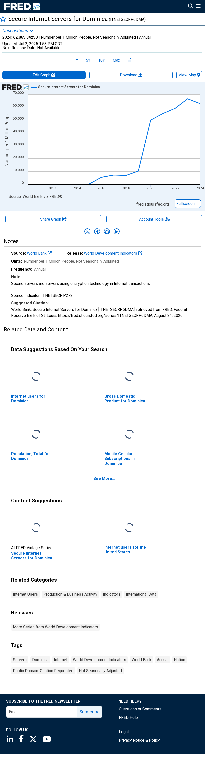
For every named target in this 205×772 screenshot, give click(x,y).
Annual (162, 659)
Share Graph (51, 219)
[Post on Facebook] (97, 231)
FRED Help (128, 717)
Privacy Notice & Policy (139, 740)
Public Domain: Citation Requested (43, 670)
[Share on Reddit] (107, 231)
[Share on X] (87, 231)
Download (129, 75)
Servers (20, 659)
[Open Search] (190, 6)
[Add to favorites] (3, 19)
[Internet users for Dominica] (36, 376)
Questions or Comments (140, 709)
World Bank (37, 253)
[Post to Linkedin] (117, 231)
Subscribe (90, 711)
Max (116, 60)
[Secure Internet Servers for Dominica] (36, 528)
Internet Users (25, 594)
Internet (61, 659)
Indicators (111, 594)
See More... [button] (104, 478)
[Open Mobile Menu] (198, 6)
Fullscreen (186, 203)
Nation (179, 659)
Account (151, 219)
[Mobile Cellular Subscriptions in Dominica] (129, 434)
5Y (88, 60)
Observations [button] (15, 30)
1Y (76, 60)
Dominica (40, 659)
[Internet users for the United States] (129, 528)
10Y (101, 60)
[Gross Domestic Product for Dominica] (129, 376)
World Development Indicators (111, 253)
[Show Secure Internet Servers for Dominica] (69, 87)
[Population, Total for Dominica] (36, 434)
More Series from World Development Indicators (55, 627)
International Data (141, 594)
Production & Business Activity (71, 594)
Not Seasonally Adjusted (100, 670)
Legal (124, 731)
